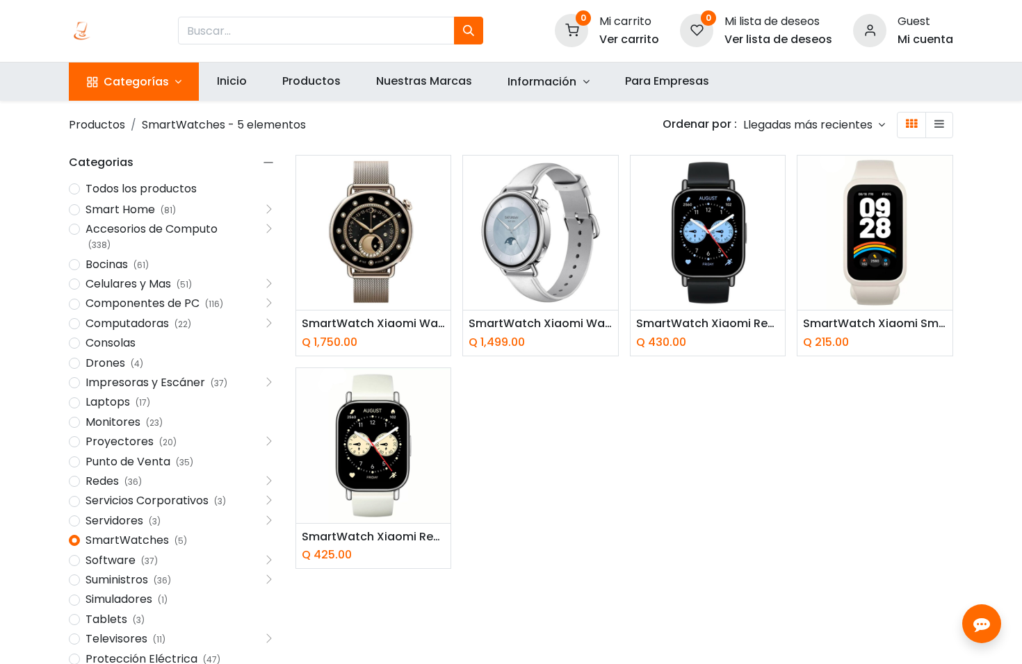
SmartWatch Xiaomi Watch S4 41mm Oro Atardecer (374, 323)
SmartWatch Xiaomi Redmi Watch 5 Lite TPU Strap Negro (708, 323)
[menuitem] (231, 81)
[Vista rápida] (441, 178)
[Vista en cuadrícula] (911, 125)
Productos (97, 125)
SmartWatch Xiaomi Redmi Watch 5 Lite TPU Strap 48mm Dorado (374, 537)
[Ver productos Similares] (441, 272)
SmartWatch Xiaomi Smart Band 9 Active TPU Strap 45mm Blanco (875, 323)
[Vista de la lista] (939, 125)
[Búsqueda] (468, 30)
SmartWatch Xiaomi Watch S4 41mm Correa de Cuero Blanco (541, 323)
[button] (814, 125)
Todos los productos (141, 189)
